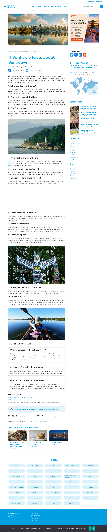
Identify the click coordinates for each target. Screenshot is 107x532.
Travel (71, 498)
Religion (90, 487)
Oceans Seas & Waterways (16, 487)
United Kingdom (16, 503)
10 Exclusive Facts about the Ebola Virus (49, 417)
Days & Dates (35, 471)
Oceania (90, 481)
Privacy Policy (12, 515)
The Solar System (35, 498)
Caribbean (90, 465)
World (65, 6)
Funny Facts (34, 513)
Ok (90, 528)
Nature (40, 6)
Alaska (10, 163)
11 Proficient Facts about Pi (16, 417)
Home (10, 51)
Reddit (84, 55)
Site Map (10, 517)
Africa (16, 465)
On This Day (35, 487)
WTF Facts (34, 520)
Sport (71, 492)
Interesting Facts (35, 515)
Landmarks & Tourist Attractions (69, 476)
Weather (35, 503)
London (90, 476)
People (53, 487)
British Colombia (75, 169)
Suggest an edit (98, 1)
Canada (72, 171)
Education (53, 471)
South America (53, 492)
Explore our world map (77, 72)
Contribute (90, 1)
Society (59, 6)
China (10, 165)
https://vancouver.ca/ (15, 399)
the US (21, 220)
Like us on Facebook (36, 409)
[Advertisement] (36, 198)
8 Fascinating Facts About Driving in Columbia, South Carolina (17, 445)
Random (46, 6)
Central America (16, 471)
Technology (90, 492)
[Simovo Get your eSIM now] (84, 42)
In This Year (53, 476)
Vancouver (73, 178)
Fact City (9, 7)
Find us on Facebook (18, 70)
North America (17, 51)
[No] (105, 528)
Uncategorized (74, 157)
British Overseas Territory (72, 465)
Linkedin (80, 55)
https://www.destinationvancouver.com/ (20, 397)
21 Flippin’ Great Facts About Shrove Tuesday (38, 444)
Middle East (16, 481)
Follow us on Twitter (35, 70)
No (94, 528)
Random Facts (35, 518)
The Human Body (17, 498)
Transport (53, 498)
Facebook (76, 55)
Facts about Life (35, 517)
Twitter (71, 55)
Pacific (72, 176)
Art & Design (35, 465)
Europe (72, 471)
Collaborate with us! (13, 513)
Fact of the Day (75, 143)
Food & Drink (16, 476)
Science (53, 6)
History (34, 6)
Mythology (35, 481)
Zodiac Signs (71, 503)
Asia (53, 465)
